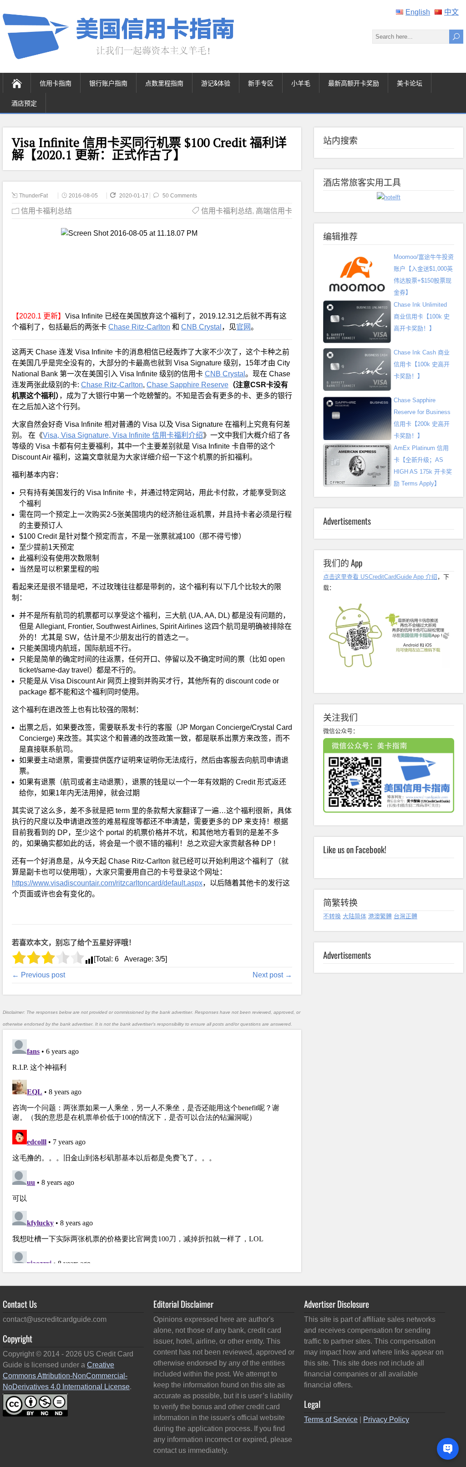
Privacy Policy (386, 1419)
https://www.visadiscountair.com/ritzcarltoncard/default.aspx (107, 883)
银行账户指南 (108, 82)
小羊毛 (300, 82)
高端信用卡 (274, 211)
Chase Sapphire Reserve (187, 385)
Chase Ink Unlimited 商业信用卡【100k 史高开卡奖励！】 (422, 316)
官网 (243, 327)
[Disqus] (152, 1149)
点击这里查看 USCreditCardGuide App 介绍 (380, 576)
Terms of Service (331, 1419)
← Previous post (38, 975)
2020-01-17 (134, 195)
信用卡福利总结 (46, 211)
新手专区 (261, 82)
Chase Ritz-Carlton (139, 327)
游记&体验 (215, 82)
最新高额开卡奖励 (353, 82)
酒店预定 (24, 102)
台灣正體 (405, 916)
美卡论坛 (409, 82)
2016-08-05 (83, 195)
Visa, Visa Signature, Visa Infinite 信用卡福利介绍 (123, 435)
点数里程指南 (164, 82)
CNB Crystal (201, 327)
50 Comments (179, 195)
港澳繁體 (380, 916)
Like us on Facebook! (354, 849)
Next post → (272, 975)
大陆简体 (354, 916)
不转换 (332, 916)
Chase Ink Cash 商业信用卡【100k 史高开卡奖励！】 (422, 364)
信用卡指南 (55, 82)
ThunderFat (33, 195)
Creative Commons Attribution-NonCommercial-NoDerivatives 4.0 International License (66, 1376)
